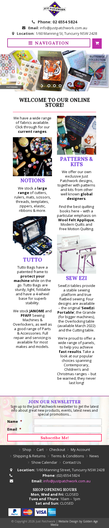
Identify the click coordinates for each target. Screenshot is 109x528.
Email (14, 429)
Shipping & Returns (29, 455)
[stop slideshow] (66, 86)
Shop (26, 449)
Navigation (52, 43)
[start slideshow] (42, 86)
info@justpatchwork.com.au (63, 27)
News (94, 455)
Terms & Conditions (67, 455)
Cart (40, 449)
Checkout (57, 449)
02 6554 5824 (65, 21)
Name (14, 421)
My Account (80, 449)
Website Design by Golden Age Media (74, 523)
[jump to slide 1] (49, 86)
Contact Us (72, 462)
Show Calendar (44, 462)
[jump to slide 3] (60, 86)
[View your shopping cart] (97, 43)
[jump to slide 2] (54, 86)
